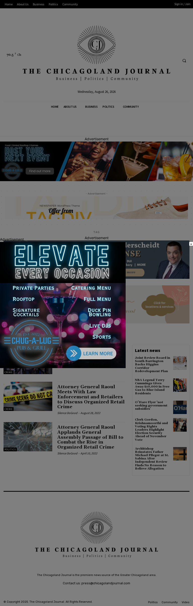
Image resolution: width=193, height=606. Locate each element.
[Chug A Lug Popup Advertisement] (63, 367)
